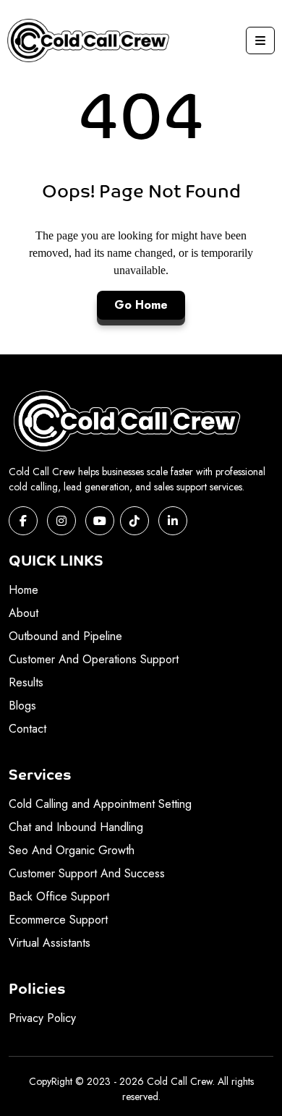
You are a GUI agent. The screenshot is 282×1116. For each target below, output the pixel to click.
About (23, 613)
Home (23, 590)
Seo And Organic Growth (71, 850)
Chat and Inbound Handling (76, 827)
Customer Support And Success (87, 873)
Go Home (141, 305)
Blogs (22, 705)
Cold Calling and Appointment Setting (100, 804)
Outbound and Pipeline (65, 636)
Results (26, 682)
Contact (27, 728)
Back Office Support (59, 896)
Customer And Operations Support (94, 659)
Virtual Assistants (49, 942)
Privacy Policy (42, 1018)
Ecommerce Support (58, 919)
